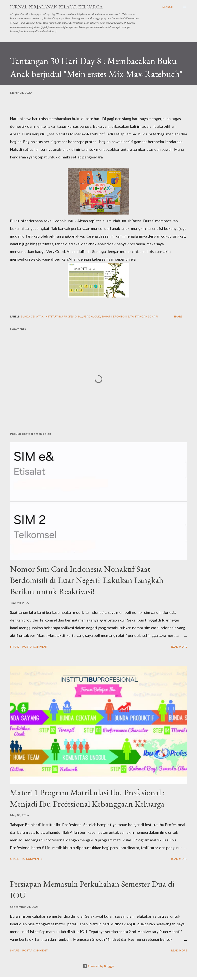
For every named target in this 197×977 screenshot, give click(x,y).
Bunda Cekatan (32, 316)
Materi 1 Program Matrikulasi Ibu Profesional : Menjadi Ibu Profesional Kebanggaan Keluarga (87, 798)
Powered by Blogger (100, 966)
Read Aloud (91, 316)
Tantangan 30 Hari (144, 316)
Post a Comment (35, 646)
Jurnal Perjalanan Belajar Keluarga (56, 7)
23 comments (32, 858)
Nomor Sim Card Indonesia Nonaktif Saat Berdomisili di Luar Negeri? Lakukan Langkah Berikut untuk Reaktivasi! (86, 580)
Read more (179, 646)
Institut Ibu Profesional (63, 316)
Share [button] (178, 316)
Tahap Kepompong (115, 316)
